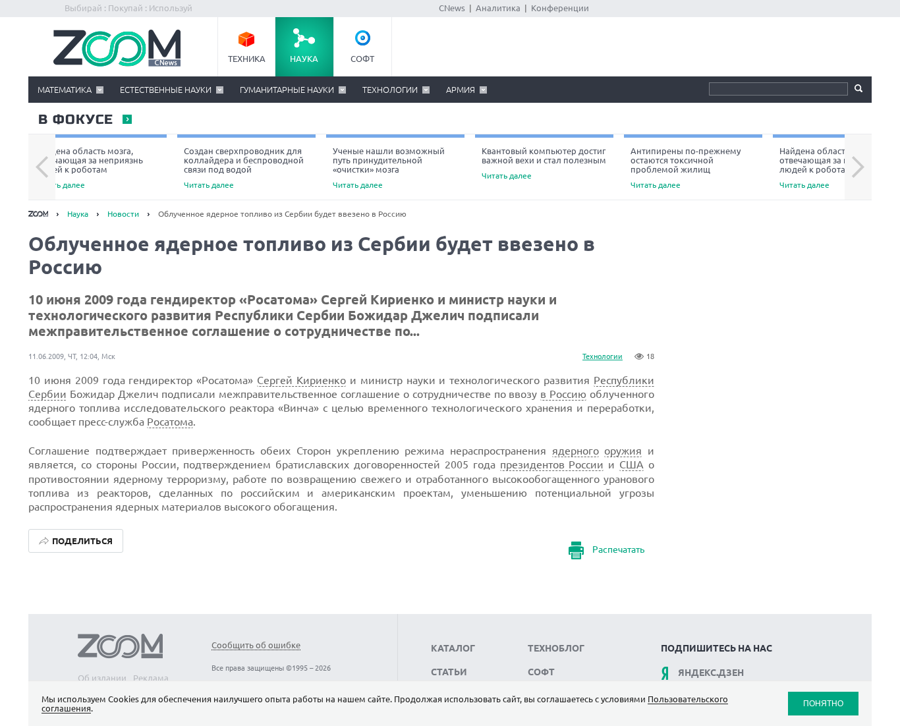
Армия (460, 89)
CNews (452, 8)
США (631, 464)
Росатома (170, 422)
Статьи (449, 672)
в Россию (563, 394)
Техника (247, 58)
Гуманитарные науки (287, 89)
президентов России (552, 464)
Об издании (102, 678)
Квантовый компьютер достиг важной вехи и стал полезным (544, 163)
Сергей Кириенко (301, 380)
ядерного (575, 451)
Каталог (453, 648)
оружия (623, 451)
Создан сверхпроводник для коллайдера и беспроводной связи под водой (244, 167)
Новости (123, 213)
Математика (65, 89)
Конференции (560, 8)
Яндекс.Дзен (711, 672)
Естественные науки (165, 89)
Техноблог (556, 648)
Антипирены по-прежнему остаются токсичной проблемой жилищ (686, 167)
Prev (41, 167)
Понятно (823, 703)
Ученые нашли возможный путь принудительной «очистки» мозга (389, 167)
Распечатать (618, 549)
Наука (304, 58)
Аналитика (498, 8)
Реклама (151, 678)
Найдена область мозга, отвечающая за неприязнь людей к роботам (89, 167)
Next (858, 167)
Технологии (390, 89)
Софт (362, 58)
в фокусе (75, 120)
